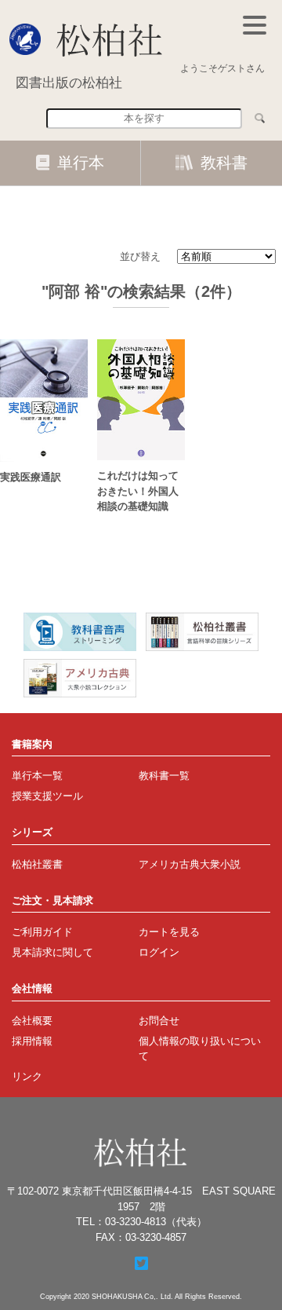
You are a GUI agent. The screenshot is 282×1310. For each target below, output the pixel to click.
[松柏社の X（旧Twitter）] (141, 1263)
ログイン (159, 952)
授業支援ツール (47, 796)
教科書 (224, 162)
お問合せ (159, 1020)
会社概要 (32, 1020)
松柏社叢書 (37, 864)
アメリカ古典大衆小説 (189, 864)
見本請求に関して (52, 952)
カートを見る (169, 932)
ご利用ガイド (42, 932)
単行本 (80, 162)
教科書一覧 (164, 775)
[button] (254, 25)
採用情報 (32, 1041)
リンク (27, 1076)
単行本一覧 (37, 775)
